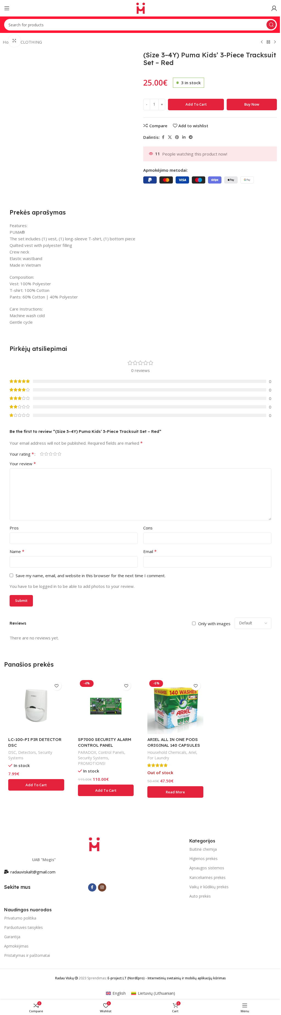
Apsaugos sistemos (206, 867)
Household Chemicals (166, 752)
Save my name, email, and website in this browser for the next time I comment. (90, 575)
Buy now (251, 104)
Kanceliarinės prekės (207, 877)
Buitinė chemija (203, 849)
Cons (148, 528)
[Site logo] (140, 7)
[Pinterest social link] (177, 137)
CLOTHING (31, 42)
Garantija (12, 936)
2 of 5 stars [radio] (46, 454)
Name (17, 551)
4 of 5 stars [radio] (55, 454)
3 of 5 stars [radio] (50, 454)
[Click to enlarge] (14, 41)
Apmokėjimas (16, 946)
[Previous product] (261, 42)
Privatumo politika (20, 918)
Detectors (27, 752)
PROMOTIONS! (91, 763)
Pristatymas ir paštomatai (27, 955)
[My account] (274, 8)
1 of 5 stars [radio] (42, 454)
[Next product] (275, 42)
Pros (14, 528)
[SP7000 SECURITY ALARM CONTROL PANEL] (106, 706)
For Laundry (158, 757)
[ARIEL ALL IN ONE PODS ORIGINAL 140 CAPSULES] (175, 706)
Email (150, 551)
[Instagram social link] (102, 887)
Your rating (22, 454)
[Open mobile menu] (6, 8)
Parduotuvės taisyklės (23, 927)
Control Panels (111, 752)
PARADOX (87, 752)
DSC (12, 752)
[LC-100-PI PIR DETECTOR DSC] (36, 706)
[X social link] (169, 137)
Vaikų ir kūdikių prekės (209, 886)
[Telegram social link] (190, 137)
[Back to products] (268, 42)
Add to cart (196, 104)
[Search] (271, 24)
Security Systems (93, 757)
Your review (23, 464)
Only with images (214, 623)
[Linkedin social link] (184, 137)
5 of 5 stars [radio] (59, 454)
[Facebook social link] (163, 137)
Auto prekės (200, 896)
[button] (36, 785)
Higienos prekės (203, 858)
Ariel (192, 752)
